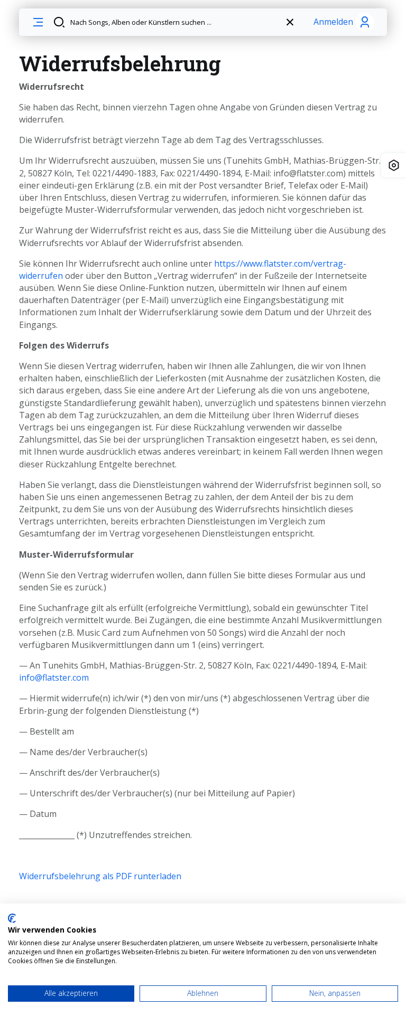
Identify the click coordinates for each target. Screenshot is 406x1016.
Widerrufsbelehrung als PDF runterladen (100, 876)
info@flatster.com (54, 677)
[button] (38, 22)
